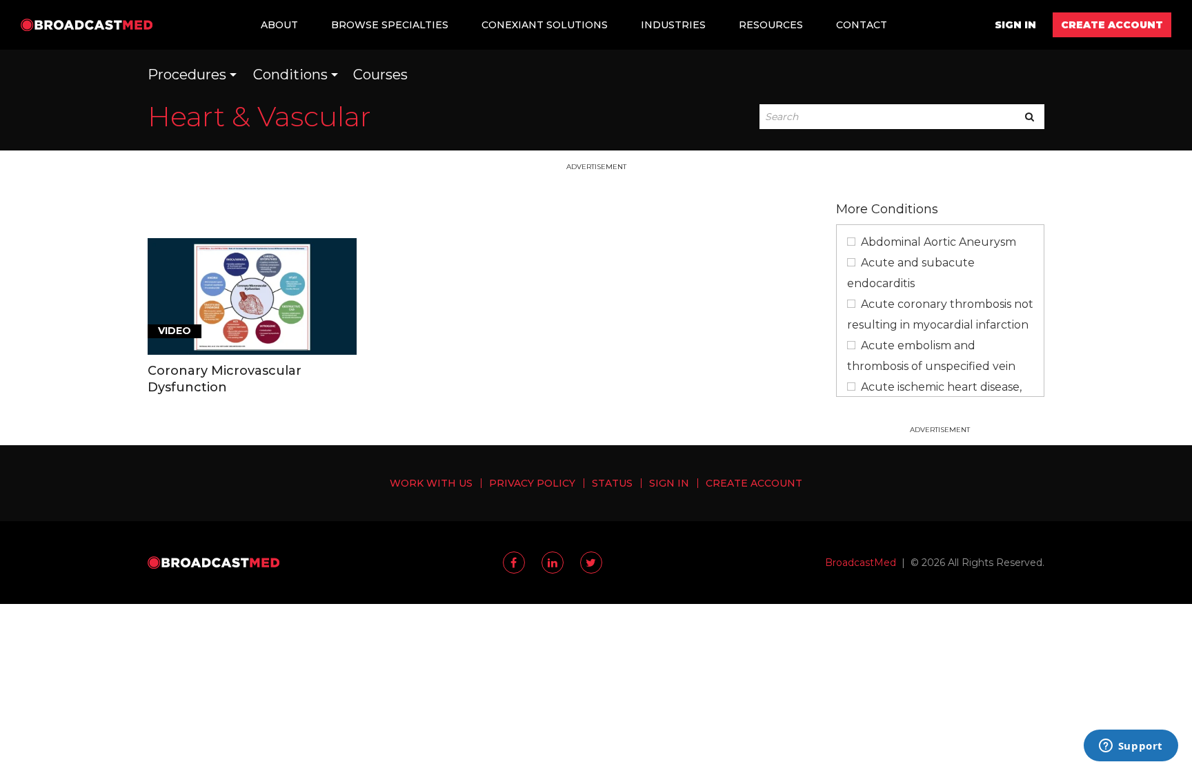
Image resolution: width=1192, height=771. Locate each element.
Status (612, 483)
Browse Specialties (389, 25)
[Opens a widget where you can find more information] (1130, 747)
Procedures (187, 74)
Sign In (1015, 25)
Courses (380, 74)
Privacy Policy (532, 483)
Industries (673, 25)
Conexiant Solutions (544, 25)
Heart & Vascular (259, 116)
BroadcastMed (860, 562)
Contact (861, 25)
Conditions (290, 74)
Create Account (1112, 25)
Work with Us (431, 483)
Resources (771, 25)
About (279, 25)
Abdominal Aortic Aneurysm (938, 241)
